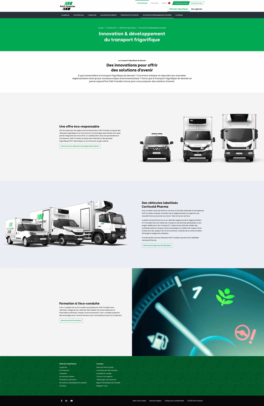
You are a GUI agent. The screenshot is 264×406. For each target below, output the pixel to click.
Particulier (155, 3)
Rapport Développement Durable (108, 383)
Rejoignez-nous (102, 386)
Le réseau (179, 15)
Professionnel (142, 3)
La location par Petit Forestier (106, 370)
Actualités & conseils (103, 373)
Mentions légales (155, 401)
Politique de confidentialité (174, 401)
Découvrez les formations (71, 320)
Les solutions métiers (108, 15)
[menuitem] (142, 3)
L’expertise (92, 15)
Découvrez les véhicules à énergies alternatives (80, 146)
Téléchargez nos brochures (106, 380)
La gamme (65, 15)
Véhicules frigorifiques (178, 9)
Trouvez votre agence (104, 377)
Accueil (100, 28)
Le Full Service (78, 15)
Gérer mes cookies (139, 401)
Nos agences (196, 9)
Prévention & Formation (130, 15)
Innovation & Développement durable (157, 15)
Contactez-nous (196, 3)
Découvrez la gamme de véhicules (157, 245)
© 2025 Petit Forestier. (195, 401)
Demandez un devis (180, 3)
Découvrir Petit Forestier (105, 367)
